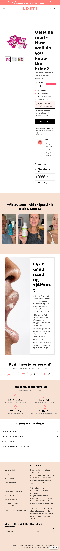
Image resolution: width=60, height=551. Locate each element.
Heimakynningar (11, 478)
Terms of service (28, 547)
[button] (4, 8)
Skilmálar (8, 474)
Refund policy (40, 545)
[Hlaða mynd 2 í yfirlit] (14, 59)
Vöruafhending (10, 482)
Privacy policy (50, 545)
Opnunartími (10, 470)
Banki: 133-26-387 (11, 499)
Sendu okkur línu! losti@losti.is (11, 505)
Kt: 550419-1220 (10, 495)
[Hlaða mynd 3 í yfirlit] (21, 59)
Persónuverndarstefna (13, 491)
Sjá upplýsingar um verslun (43, 133)
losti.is (19, 545)
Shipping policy (40, 547)
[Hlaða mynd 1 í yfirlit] (7, 59)
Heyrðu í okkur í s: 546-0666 (15, 510)
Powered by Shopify (27, 545)
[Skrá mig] (38, 531)
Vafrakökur (9, 487)
